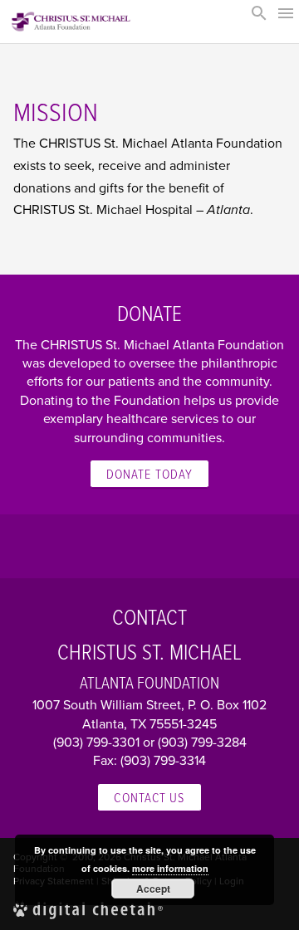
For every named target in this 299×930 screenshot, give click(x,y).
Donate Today (149, 474)
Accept (153, 888)
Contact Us (149, 797)
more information (170, 868)
